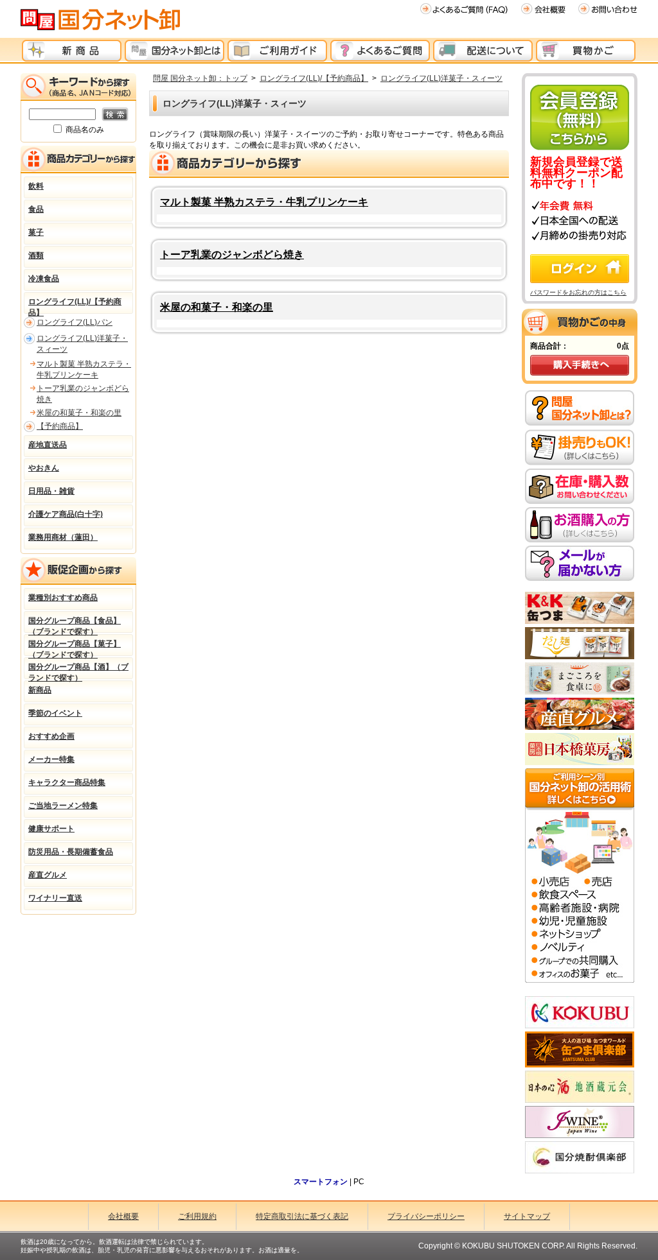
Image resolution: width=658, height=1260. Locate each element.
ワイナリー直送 (55, 897)
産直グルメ (47, 874)
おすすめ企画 (51, 736)
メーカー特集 (51, 759)
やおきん (43, 467)
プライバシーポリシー (426, 1216)
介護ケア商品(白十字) (65, 514)
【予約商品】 (60, 426)
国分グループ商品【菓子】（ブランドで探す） (74, 647)
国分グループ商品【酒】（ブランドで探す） (78, 670)
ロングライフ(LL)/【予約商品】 (314, 78)
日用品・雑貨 (51, 491)
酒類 (36, 255)
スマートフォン (321, 1181)
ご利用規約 (197, 1216)
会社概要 (123, 1216)
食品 (36, 209)
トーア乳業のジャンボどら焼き (232, 254)
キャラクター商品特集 (66, 782)
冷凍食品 (43, 278)
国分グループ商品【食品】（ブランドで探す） (74, 624)
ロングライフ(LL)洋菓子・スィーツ (441, 78)
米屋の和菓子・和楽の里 (216, 307)
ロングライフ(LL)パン (74, 322)
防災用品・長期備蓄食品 (70, 851)
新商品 (39, 690)
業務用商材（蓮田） (63, 537)
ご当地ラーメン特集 (63, 805)
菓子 (36, 232)
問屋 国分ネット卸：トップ (200, 78)
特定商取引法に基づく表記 (302, 1216)
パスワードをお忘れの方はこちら (578, 292)
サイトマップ (527, 1216)
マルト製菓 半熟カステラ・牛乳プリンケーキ (264, 201)
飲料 (36, 186)
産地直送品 (47, 444)
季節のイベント (55, 713)
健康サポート (51, 828)
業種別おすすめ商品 (63, 597)
